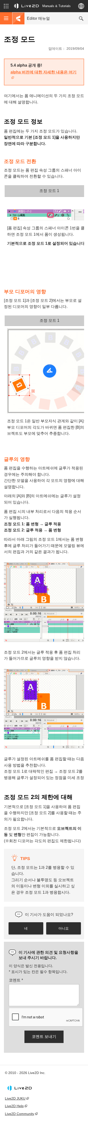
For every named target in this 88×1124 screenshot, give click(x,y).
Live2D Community (19, 1114)
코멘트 (16, 980)
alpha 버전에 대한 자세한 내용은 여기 (44, 72)
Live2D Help (14, 1106)
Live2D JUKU (15, 1098)
